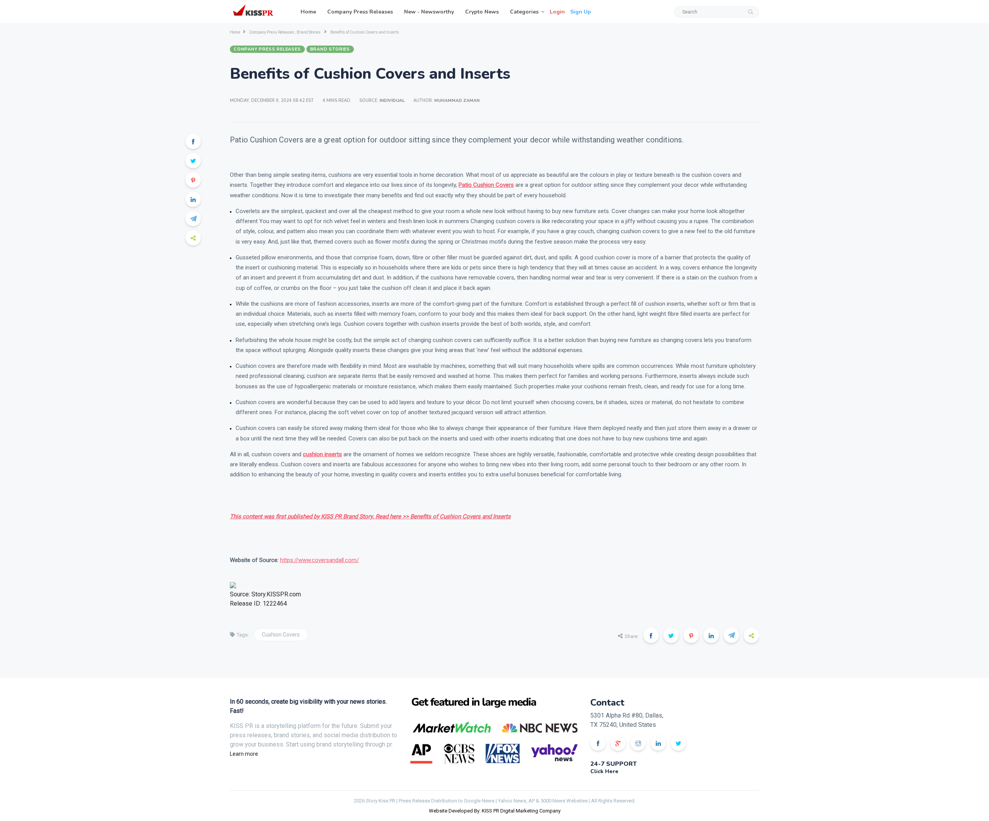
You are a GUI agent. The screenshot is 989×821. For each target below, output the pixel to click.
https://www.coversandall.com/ (319, 560)
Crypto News (482, 11)
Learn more (244, 754)
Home (308, 11)
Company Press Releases (360, 11)
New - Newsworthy (429, 11)
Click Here (604, 771)
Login (557, 11)
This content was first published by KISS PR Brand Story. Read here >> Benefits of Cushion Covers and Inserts (370, 516)
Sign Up (580, 11)
